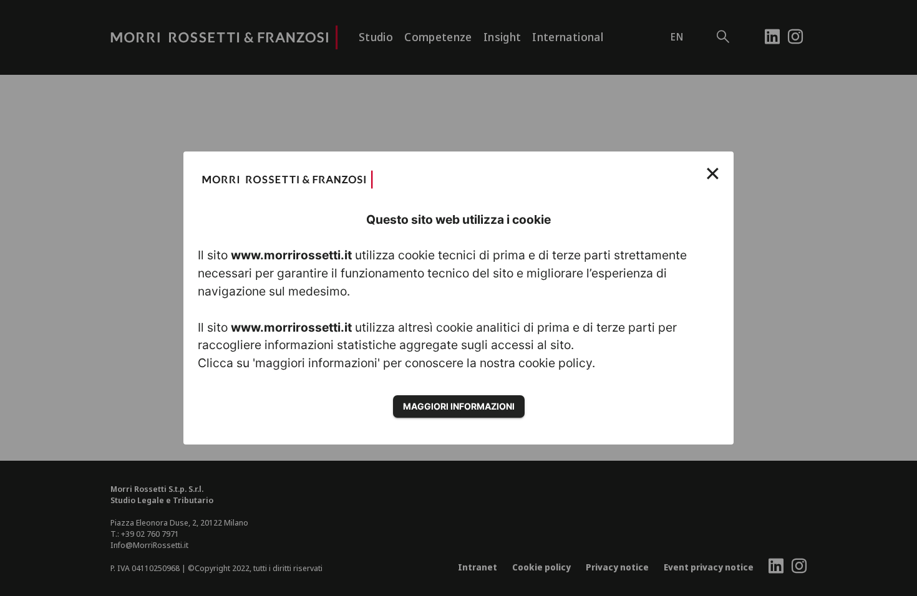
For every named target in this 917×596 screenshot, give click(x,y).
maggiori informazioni (459, 406)
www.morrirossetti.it (291, 255)
